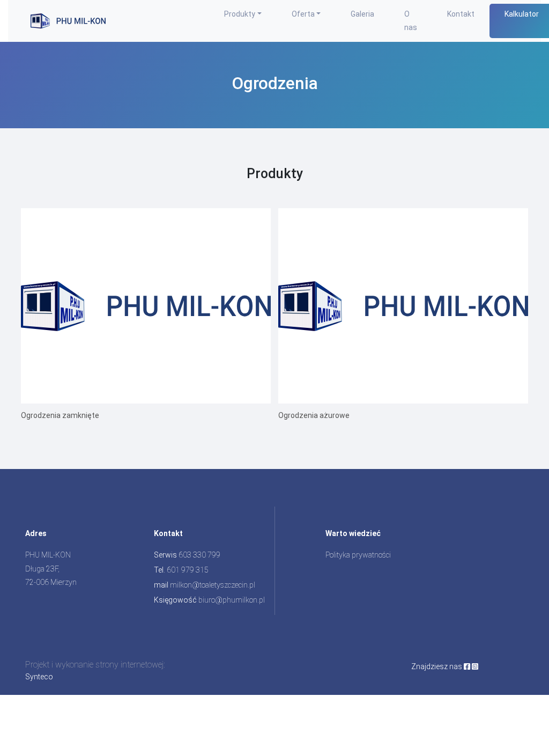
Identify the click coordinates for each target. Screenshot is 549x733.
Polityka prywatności (358, 555)
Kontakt (460, 14)
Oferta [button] (303, 14)
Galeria (362, 14)
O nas (410, 21)
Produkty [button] (239, 14)
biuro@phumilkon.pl (231, 600)
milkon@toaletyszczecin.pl (212, 585)
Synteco (39, 676)
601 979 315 (188, 570)
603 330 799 (199, 555)
